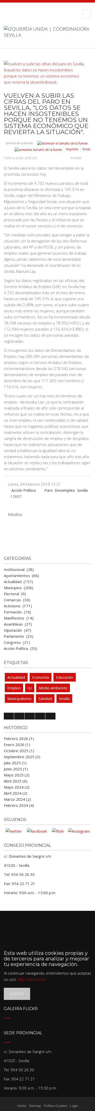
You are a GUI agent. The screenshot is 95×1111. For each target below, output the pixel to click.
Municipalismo (19, 698)
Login (74, 1105)
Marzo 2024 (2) (17, 799)
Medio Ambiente (53, 687)
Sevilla (82, 490)
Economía (40, 677)
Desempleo (65, 490)
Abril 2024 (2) (15, 793)
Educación (64, 677)
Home (21, 1105)
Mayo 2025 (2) (16, 774)
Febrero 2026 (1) (19, 738)
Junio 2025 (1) (16, 768)
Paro (48, 490)
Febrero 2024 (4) (19, 805)
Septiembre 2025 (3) (22, 756)
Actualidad (16, 677)
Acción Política (23, 490)
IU (30, 687)
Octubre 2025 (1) (19, 750)
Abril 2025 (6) (15, 781)
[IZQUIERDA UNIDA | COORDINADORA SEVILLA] (47, 37)
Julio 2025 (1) (15, 762)
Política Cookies (55, 1105)
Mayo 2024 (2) (16, 787)
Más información (32, 979)
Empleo (14, 687)
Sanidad (45, 698)
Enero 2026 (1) (17, 744)
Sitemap (35, 1105)
